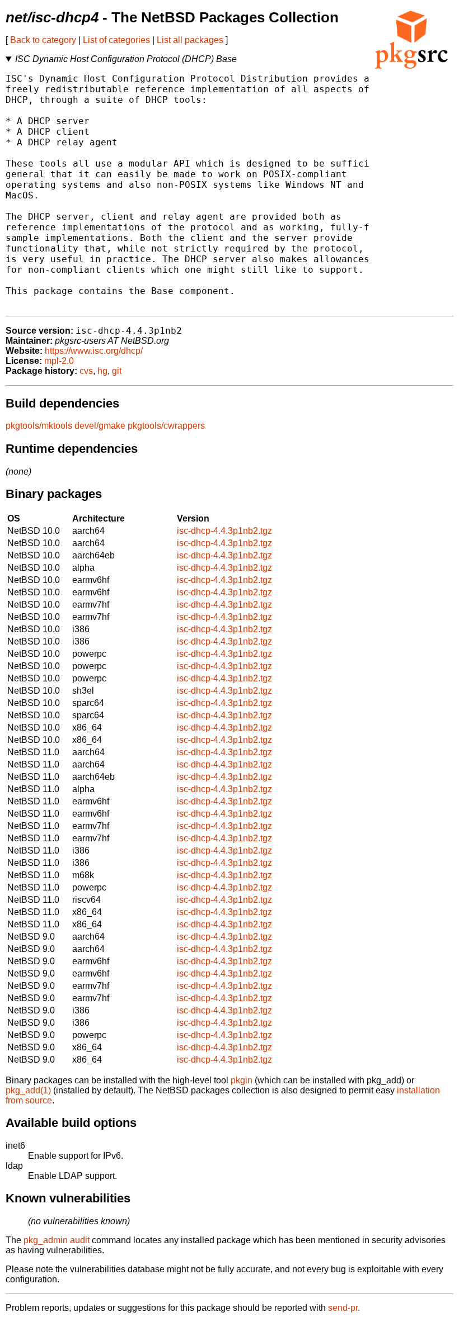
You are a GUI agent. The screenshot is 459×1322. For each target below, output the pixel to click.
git (116, 371)
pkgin (241, 1080)
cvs (86, 371)
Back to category (43, 40)
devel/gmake (99, 425)
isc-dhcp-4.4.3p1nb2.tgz (224, 531)
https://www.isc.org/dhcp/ (94, 351)
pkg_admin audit (57, 1240)
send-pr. (344, 1307)
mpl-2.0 (59, 361)
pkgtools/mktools (39, 425)
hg (102, 371)
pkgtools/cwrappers (166, 425)
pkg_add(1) (28, 1090)
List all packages (190, 40)
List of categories (116, 40)
